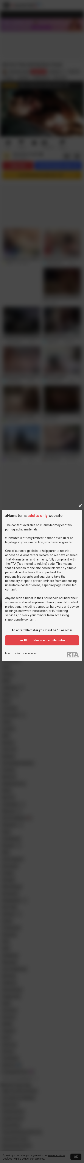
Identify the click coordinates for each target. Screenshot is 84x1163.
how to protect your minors (21, 653)
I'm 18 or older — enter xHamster (42, 640)
